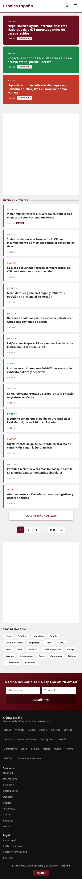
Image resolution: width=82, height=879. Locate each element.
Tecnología (9, 808)
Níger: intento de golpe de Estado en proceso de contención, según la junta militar (39, 445)
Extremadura (10, 748)
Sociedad (8, 820)
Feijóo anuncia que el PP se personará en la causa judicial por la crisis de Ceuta (40, 345)
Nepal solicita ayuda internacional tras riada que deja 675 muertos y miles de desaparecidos (37, 29)
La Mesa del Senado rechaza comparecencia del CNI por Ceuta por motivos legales (39, 269)
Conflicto (22, 636)
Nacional (8, 773)
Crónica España (18, 6)
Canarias (68, 729)
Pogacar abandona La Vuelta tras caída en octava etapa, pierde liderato (40, 60)
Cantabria (9, 739)
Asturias (43, 729)
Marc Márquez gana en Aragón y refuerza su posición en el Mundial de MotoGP (36, 294)
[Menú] (75, 6)
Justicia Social (10, 790)
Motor (6, 826)
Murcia (57, 748)
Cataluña (62, 739)
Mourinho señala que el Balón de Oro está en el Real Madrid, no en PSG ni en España (38, 420)
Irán (19, 649)
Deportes (8, 796)
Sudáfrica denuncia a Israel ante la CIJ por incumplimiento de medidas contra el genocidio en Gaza (41, 242)
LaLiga (70, 649)
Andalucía (19, 729)
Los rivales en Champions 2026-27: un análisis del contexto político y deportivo (39, 370)
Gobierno (32, 649)
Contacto (8, 858)
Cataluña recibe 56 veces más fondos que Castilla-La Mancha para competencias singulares (40, 470)
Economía (8, 785)
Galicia (24, 748)
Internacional (10, 778)
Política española (52, 649)
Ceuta (9, 636)
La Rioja (35, 748)
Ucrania (10, 655)
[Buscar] (67, 5)
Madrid (46, 748)
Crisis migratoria (14, 642)
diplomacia (56, 655)
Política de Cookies (13, 846)
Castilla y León (47, 739)
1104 (52, 530)
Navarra (69, 748)
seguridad (38, 636)
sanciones (30, 662)
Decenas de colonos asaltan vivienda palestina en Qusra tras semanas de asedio (40, 319)
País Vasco (9, 758)
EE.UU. (61, 642)
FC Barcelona (12, 662)
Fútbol (49, 642)
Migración (34, 642)
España (53, 636)
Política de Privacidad (15, 852)
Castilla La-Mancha (26, 739)
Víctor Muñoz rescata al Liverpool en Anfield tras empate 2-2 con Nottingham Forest (39, 215)
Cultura (7, 814)
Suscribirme (41, 699)
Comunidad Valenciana (29, 758)
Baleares (55, 729)
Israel (8, 649)
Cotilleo (7, 802)
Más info (65, 865)
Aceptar (41, 872)
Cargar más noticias (41, 515)
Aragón (32, 729)
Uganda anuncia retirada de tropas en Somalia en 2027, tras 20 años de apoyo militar (37, 89)
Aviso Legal (9, 840)
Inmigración (26, 655)
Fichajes (72, 655)
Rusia (41, 655)
